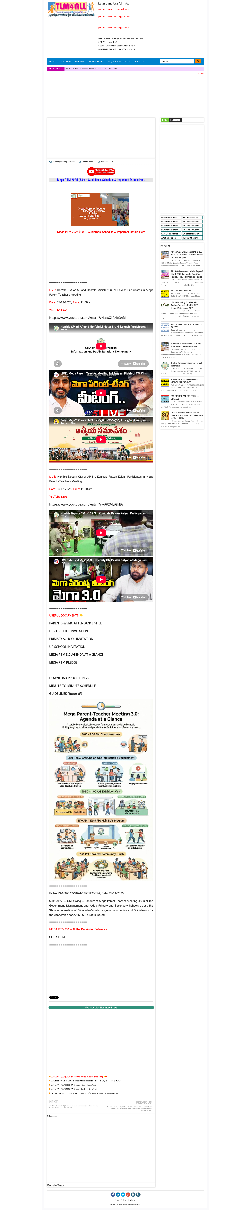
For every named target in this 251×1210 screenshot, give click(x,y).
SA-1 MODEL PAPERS (181, 291)
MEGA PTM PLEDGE (63, 662)
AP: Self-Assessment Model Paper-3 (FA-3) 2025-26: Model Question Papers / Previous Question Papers (187, 274)
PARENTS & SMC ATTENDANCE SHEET (76, 623)
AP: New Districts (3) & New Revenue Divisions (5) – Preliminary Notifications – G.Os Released (73, 1107)
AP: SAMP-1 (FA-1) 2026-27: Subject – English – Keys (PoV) (74, 1089)
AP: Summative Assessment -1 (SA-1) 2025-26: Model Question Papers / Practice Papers (187, 255)
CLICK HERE (57, 937)
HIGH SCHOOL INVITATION (68, 631)
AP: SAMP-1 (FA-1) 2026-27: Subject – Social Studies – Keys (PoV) (77, 1076)
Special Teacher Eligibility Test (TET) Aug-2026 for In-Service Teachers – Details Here (85, 1093)
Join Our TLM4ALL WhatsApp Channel (114, 16)
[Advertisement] (125, 95)
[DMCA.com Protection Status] (171, 119)
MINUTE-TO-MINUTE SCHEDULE (72, 686)
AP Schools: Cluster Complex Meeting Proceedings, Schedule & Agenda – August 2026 (86, 1081)
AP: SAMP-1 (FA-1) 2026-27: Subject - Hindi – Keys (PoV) (73, 1085)
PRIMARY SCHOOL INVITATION (71, 639)
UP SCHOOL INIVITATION (67, 647)
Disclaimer (132, 1200)
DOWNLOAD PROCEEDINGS (69, 678)
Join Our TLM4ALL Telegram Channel (114, 9)
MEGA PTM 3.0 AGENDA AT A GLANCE (76, 654)
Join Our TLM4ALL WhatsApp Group (113, 27)
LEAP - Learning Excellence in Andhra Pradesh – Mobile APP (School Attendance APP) (184, 305)
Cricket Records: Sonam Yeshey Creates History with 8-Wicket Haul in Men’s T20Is (187, 415)
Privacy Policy (120, 1200)
